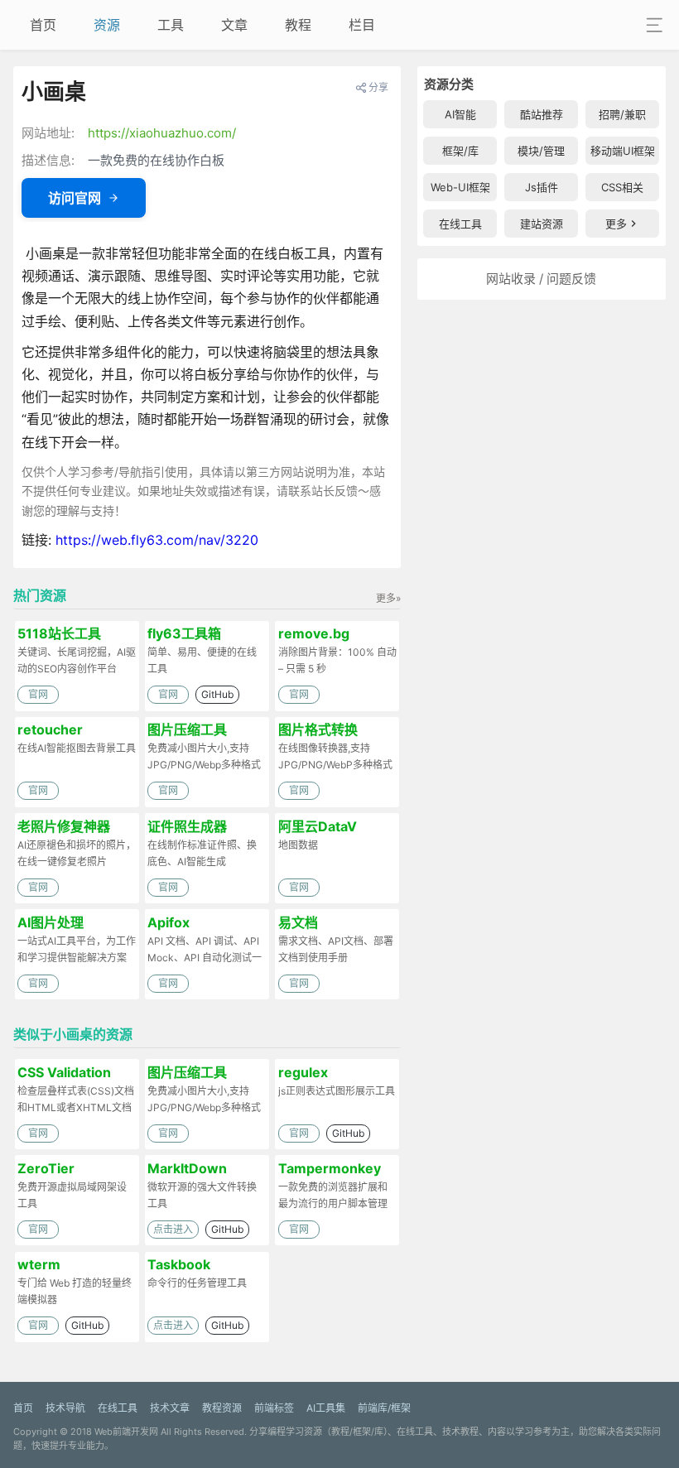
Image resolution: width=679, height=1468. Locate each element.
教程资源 (222, 1408)
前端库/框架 (384, 1408)
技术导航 (65, 1408)
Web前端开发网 (126, 1431)
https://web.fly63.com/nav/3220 (156, 540)
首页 (43, 25)
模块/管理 (541, 150)
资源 (107, 25)
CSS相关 (622, 187)
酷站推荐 (541, 114)
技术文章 (170, 1408)
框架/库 (460, 150)
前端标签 (274, 1408)
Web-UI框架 (460, 187)
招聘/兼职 (622, 114)
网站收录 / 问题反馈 (541, 278)
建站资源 (541, 223)
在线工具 (460, 223)
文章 (234, 25)
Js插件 (541, 187)
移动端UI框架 (622, 150)
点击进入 (173, 1229)
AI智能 (460, 114)
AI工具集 (325, 1408)
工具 (170, 25)
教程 (298, 25)
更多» (388, 598)
